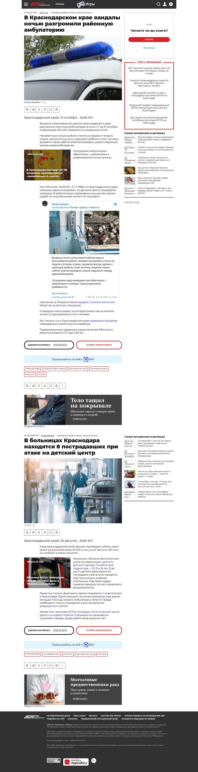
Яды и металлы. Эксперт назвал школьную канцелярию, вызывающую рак (153, 180)
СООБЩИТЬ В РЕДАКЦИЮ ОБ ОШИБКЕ (138, 719)
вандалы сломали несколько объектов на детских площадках (77, 304)
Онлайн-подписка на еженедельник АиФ (144, 716)
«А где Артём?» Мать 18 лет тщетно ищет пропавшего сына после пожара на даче (154, 443)
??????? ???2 (131, 202)
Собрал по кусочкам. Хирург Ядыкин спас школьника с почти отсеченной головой (156, 149)
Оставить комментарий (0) (99, 345)
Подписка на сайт (56, 719)
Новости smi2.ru (34, 426)
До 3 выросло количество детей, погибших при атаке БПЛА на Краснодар (149, 120)
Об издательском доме (58, 716)
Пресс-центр (79, 716)
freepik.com (29, 525)
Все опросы (149, 48)
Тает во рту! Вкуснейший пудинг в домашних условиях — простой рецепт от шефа (154, 473)
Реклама (93, 716)
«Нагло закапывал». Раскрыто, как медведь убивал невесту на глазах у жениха (155, 190)
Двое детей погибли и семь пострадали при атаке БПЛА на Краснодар (149, 96)
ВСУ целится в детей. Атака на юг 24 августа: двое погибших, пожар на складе (149, 71)
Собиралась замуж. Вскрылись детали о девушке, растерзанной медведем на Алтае (154, 160)
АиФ (44, 102)
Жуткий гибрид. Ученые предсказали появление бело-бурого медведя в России (156, 139)
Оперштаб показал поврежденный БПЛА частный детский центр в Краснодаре (149, 108)
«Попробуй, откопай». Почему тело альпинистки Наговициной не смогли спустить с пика (155, 484)
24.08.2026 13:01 (31, 435)
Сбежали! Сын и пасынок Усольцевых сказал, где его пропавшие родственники (156, 463)
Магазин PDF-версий (111, 716)
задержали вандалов (103, 320)
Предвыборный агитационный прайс (99, 719)
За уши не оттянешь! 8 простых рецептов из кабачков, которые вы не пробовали (156, 170)
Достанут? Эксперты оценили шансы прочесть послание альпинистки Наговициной (156, 453)
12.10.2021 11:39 (30, 12)
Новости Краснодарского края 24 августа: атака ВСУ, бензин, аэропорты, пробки (149, 83)
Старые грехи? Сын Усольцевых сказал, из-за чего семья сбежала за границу (155, 494)
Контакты (72, 719)
